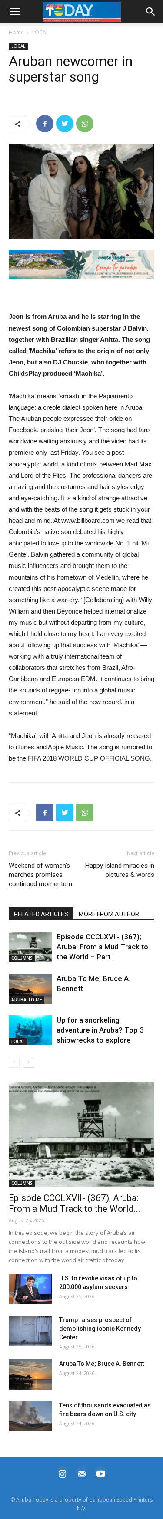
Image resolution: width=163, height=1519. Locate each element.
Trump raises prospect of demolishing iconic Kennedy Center (100, 1328)
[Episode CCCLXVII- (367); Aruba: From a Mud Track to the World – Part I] (30, 947)
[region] (81, 264)
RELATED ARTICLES (41, 914)
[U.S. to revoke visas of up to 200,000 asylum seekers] (30, 1289)
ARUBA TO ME (26, 1000)
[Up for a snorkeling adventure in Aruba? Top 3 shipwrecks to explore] (30, 1030)
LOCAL (40, 32)
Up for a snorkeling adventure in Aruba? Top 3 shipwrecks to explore (100, 1030)
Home (16, 32)
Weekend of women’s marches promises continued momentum (40, 875)
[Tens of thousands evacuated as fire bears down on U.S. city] (30, 1416)
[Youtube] (100, 1473)
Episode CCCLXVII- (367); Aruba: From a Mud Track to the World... (74, 1203)
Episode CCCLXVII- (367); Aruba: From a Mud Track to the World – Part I (102, 946)
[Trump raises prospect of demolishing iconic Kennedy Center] (30, 1331)
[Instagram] (62, 1473)
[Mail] (81, 1473)
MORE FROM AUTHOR (109, 914)
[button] (81, 264)
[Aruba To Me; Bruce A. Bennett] (30, 989)
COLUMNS (22, 958)
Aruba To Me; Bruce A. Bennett (101, 1363)
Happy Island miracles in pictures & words (119, 870)
